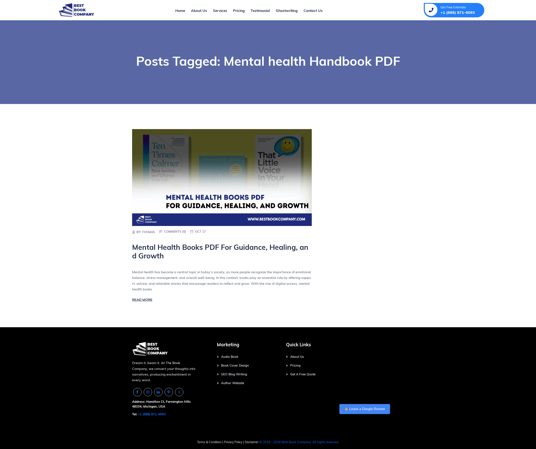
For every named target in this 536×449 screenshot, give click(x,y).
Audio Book (229, 357)
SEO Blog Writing (234, 374)
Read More (142, 300)
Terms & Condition (209, 442)
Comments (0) (175, 231)
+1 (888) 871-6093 (152, 414)
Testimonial (260, 10)
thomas (148, 232)
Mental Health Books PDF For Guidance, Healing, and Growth (220, 251)
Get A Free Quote (303, 374)
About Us (199, 10)
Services (220, 10)
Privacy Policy (233, 442)
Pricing (239, 10)
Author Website (232, 383)
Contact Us (313, 10)
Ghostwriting (287, 10)
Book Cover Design (235, 365)
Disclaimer (252, 442)
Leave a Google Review (367, 409)
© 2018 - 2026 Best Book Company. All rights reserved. (299, 442)
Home (180, 10)
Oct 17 (200, 231)
